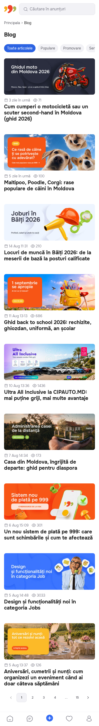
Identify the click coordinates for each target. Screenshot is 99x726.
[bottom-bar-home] (9, 719)
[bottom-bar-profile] (89, 719)
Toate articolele (19, 48)
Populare (48, 48)
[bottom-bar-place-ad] (49, 719)
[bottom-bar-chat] (30, 719)
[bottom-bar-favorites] (69, 719)
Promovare (72, 48)
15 (77, 698)
